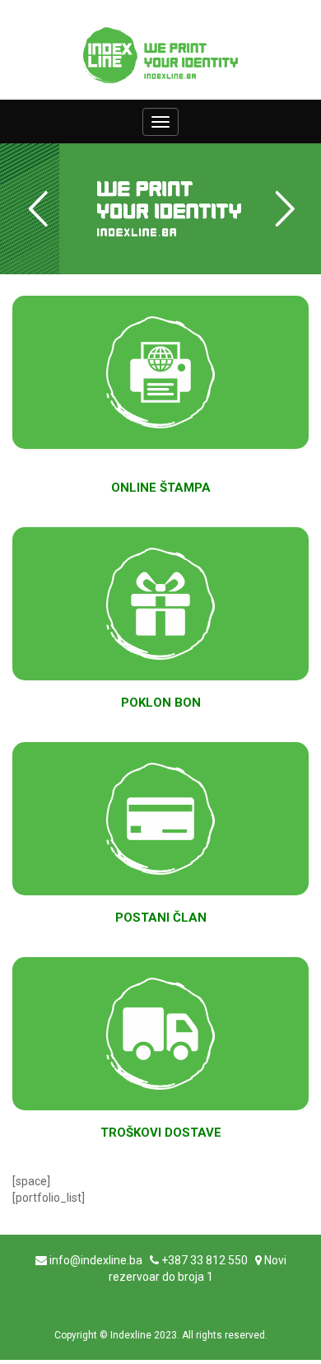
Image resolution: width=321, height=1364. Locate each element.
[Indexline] (160, 55)
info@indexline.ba (95, 1260)
